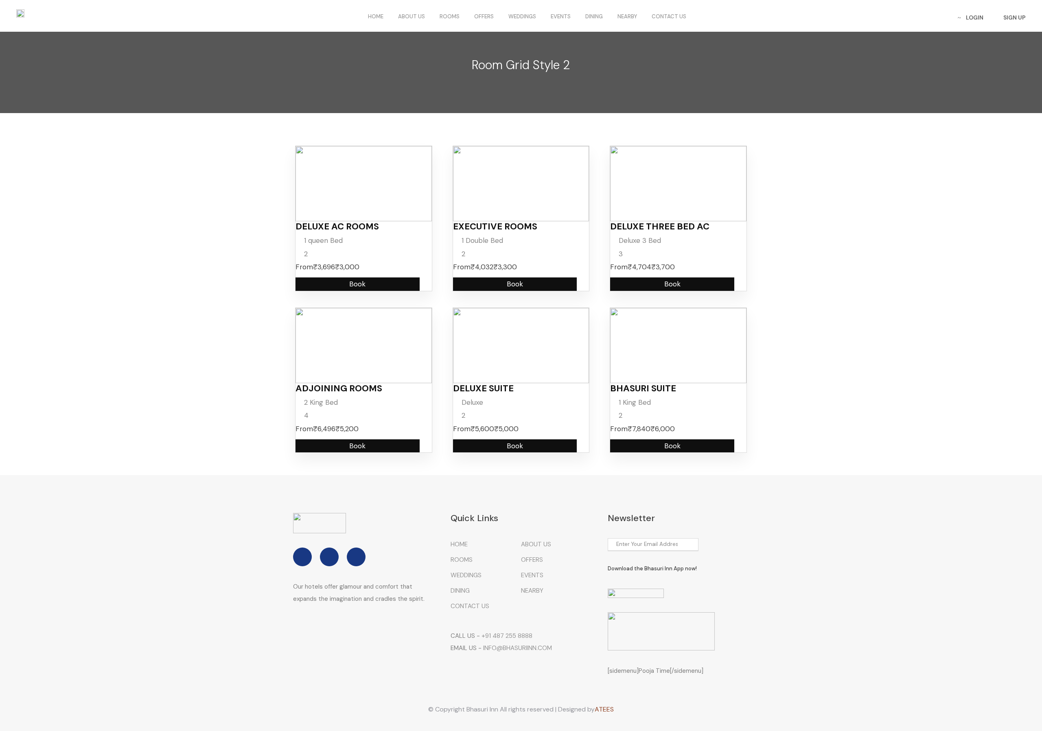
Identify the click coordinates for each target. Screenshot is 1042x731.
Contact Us (669, 16)
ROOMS (450, 16)
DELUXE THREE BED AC (659, 226)
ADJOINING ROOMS (339, 388)
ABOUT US (411, 16)
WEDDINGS (522, 16)
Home (375, 16)
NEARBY (627, 16)
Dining (594, 16)
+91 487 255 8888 (507, 636)
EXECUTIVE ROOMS (495, 226)
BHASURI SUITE (643, 388)
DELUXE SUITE (483, 388)
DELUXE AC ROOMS (337, 226)
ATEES (604, 709)
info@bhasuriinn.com (517, 648)
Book (357, 283)
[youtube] (356, 557)
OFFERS (484, 16)
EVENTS (561, 16)
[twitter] (329, 557)
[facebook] (302, 557)
